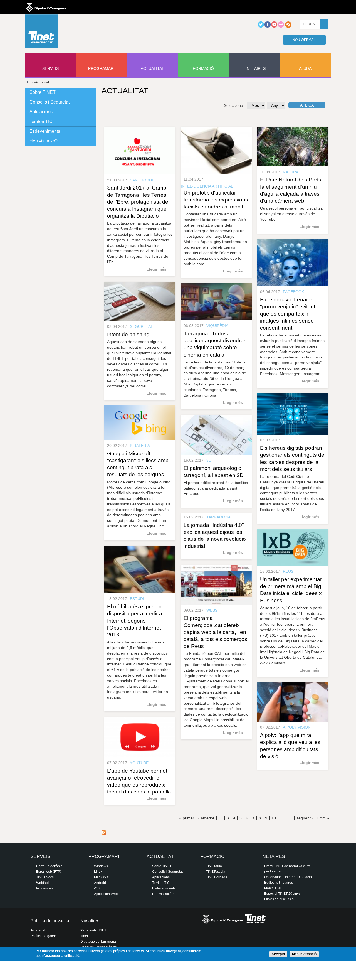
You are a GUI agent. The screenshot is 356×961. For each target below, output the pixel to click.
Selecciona (233, 105)
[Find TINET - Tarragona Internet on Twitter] (261, 27)
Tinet (84, 936)
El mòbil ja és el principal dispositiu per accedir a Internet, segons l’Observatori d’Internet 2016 (136, 621)
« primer (186, 818)
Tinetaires (254, 68)
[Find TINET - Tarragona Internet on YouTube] (274, 27)
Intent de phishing (128, 334)
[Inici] (41, 32)
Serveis (50, 68)
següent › (304, 818)
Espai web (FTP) (48, 872)
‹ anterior (206, 818)
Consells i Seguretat (49, 102)
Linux (98, 872)
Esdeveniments (44, 131)
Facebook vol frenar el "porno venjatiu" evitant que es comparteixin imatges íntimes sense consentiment (287, 314)
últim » (323, 818)
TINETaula (214, 866)
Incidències (44, 888)
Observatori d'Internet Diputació (288, 877)
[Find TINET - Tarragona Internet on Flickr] (281, 27)
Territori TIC (41, 121)
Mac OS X (101, 877)
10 (273, 818)
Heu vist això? (43, 141)
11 (282, 818)
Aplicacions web (106, 894)
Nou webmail (304, 40)
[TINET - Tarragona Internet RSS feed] (288, 27)
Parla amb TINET (93, 930)
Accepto (278, 954)
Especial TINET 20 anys (282, 894)
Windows (101, 866)
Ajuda (305, 68)
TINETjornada (216, 877)
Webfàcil (42, 883)
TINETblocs (45, 877)
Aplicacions (41, 111)
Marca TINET (274, 888)
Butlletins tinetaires (278, 882)
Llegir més (156, 269)
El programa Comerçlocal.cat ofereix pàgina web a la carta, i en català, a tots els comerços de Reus (215, 632)
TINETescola (215, 872)
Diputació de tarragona (46, 7)
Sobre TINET (42, 92)
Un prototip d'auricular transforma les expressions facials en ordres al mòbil (216, 200)
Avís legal (38, 930)
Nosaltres (89, 920)
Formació (203, 68)
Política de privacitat (50, 920)
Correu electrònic (49, 866)
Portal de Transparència (98, 947)
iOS (97, 888)
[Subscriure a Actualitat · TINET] (104, 833)
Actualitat (152, 68)
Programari (101, 68)
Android (100, 883)
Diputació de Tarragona (98, 941)
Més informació (304, 954)
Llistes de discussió (279, 899)
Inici (30, 82)
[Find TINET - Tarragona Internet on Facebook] (267, 27)
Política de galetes (44, 936)
